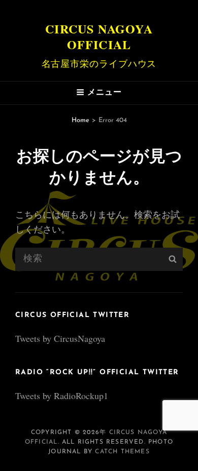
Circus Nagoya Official (99, 36)
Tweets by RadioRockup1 (61, 395)
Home (80, 120)
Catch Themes (122, 452)
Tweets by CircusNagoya (60, 338)
